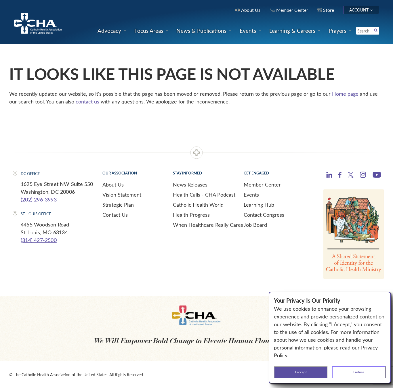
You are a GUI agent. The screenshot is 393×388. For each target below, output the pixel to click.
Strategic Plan (118, 204)
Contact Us (115, 214)
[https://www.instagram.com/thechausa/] (363, 176)
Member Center (262, 184)
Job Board (255, 224)
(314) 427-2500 (39, 240)
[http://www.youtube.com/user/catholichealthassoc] (377, 175)
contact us (87, 101)
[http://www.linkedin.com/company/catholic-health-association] (329, 175)
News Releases (190, 184)
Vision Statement (121, 194)
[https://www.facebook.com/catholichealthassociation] (340, 175)
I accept (301, 372)
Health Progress (191, 214)
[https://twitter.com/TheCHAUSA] (351, 175)
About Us (113, 184)
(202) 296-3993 (39, 199)
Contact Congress (264, 214)
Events (251, 194)
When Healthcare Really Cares (208, 224)
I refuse (358, 372)
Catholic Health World (198, 204)
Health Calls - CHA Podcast (204, 194)
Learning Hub (259, 204)
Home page (345, 93)
